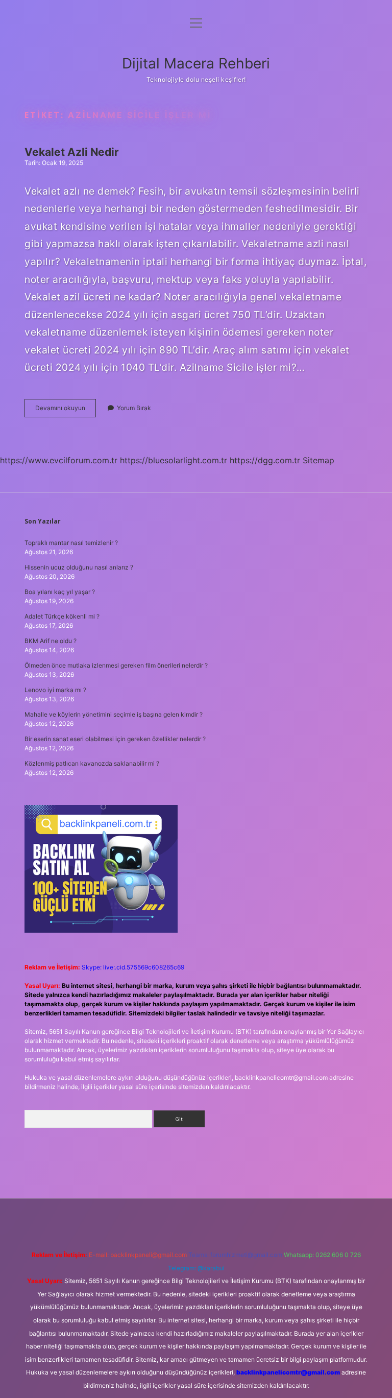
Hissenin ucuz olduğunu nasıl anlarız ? (78, 567)
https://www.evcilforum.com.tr (58, 460)
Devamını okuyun (65, 410)
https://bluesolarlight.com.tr (173, 460)
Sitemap (318, 460)
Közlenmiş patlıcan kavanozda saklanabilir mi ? (91, 763)
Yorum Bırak (134, 408)
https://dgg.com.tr (265, 460)
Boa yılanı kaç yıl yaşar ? (59, 592)
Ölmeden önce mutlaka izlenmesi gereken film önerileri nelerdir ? (116, 665)
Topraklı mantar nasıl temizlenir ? (71, 543)
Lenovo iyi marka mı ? (55, 690)
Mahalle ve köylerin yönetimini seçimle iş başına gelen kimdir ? (113, 714)
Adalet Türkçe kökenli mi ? (62, 616)
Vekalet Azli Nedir (71, 152)
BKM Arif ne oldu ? (50, 641)
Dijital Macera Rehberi (196, 63)
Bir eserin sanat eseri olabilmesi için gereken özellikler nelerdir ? (115, 739)
